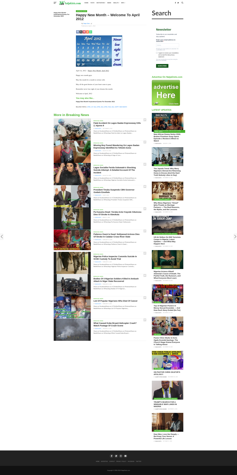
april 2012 (100, 107)
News (109, 3)
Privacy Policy (121, 461)
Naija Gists (86, 23)
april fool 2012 (109, 107)
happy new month (121, 107)
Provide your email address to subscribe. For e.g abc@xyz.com (167, 49)
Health (115, 3)
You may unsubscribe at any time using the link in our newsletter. (167, 60)
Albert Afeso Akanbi (161, 376)
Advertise (104, 461)
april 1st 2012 (91, 107)
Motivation (101, 3)
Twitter (138, 461)
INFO (122, 3)
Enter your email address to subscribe (165, 40)
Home (86, 3)
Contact (112, 461)
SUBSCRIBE (162, 66)
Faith (92, 3)
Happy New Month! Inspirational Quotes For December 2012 (61, 14)
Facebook (131, 461)
